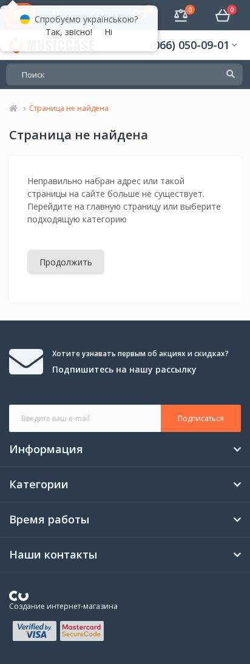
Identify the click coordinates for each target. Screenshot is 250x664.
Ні (108, 32)
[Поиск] (230, 74)
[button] (193, 45)
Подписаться (201, 418)
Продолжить (65, 262)
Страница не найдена (69, 108)
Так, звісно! (69, 32)
